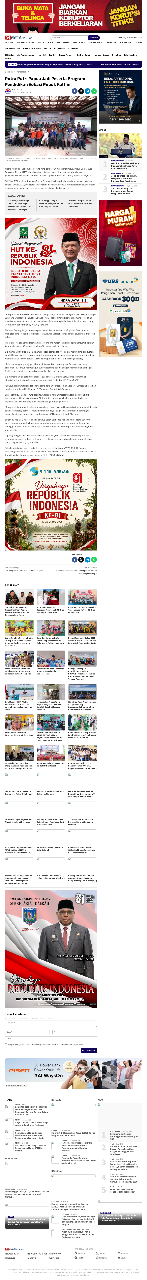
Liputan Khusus (117, 161)
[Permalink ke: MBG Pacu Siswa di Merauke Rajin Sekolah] (51, 837)
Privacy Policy (12, 1254)
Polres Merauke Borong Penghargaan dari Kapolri (122, 1190)
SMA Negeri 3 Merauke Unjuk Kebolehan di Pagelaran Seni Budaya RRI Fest (50, 822)
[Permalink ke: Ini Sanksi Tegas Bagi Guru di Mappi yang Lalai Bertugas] (19, 809)
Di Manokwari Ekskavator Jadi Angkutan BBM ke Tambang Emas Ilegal (76, 570)
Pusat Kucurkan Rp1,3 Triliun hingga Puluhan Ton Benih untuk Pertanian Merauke (77, 1234)
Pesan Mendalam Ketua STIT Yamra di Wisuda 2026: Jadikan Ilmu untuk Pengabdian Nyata (82, 640)
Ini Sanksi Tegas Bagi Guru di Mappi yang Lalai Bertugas (18, 820)
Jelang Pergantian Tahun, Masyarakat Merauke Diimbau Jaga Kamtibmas (124, 178)
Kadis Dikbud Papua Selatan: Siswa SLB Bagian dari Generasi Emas (50, 671)
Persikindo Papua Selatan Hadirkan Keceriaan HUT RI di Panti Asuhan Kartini (78, 1160)
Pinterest (124, 1253)
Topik (10, 1217)
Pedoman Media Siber (37, 1254)
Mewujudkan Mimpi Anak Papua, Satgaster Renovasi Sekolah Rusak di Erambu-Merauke (49, 706)
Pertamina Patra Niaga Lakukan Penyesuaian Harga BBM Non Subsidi (30, 1148)
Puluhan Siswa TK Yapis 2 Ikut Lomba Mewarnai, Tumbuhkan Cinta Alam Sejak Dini (82, 735)
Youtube (124, 1258)
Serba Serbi (11, 1158)
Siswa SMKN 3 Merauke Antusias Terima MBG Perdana (19, 733)
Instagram (103, 1258)
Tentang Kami (55, 1254)
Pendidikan (105, 1213)
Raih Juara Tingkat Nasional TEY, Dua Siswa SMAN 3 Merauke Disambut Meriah (18, 850)
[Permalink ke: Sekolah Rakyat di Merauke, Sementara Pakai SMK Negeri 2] (19, 781)
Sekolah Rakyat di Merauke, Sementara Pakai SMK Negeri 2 (18, 794)
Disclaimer (10, 1258)
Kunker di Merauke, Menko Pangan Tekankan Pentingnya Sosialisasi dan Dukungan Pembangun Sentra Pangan (78, 1220)
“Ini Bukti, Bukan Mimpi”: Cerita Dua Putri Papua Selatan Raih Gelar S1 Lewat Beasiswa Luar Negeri (18, 611)
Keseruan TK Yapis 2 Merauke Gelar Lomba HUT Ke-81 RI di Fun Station (80, 203)
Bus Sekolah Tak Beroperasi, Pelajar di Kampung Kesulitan (51, 876)
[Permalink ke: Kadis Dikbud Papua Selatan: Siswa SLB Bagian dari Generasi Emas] (51, 659)
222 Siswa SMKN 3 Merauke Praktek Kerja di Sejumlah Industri (80, 822)
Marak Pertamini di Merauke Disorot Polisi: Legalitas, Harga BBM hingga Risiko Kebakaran (123, 1150)
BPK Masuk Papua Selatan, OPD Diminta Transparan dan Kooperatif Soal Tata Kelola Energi (83, 64)
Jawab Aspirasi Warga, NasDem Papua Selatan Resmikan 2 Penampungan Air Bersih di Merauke (76, 1147)
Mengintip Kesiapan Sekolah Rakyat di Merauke (50, 792)
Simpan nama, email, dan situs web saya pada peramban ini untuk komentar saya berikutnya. (47, 1044)
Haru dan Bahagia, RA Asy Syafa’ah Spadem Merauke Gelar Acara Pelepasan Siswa (50, 640)
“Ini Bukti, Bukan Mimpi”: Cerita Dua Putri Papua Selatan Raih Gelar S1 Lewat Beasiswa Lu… (118, 1218)
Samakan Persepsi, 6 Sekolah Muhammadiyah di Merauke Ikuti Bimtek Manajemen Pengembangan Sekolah (18, 879)
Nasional (56, 1170)
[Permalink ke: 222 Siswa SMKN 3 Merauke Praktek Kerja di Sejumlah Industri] (82, 809)
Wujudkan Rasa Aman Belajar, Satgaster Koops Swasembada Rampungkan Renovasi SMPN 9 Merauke (82, 706)
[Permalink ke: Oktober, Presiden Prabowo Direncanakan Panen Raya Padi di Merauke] (120, 145)
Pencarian (94, 37)
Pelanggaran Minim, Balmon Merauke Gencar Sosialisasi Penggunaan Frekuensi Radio (29, 1135)
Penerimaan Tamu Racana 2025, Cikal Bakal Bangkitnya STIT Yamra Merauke (81, 850)
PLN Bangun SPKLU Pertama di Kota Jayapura (24, 569)
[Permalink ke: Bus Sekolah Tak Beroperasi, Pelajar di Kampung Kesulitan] (51, 865)
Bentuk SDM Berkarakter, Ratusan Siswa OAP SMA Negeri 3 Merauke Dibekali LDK (82, 766)
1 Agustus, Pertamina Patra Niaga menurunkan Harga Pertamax (31, 1123)
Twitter (102, 1253)
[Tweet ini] (81, 91)
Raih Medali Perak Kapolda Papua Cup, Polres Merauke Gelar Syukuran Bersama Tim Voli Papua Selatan (124, 1165)
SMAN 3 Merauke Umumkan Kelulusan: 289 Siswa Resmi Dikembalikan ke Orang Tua (18, 671)
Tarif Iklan (54, 1258)
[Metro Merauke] (18, 37)
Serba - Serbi (10, 1189)
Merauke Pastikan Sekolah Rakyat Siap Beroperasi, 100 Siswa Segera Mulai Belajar (81, 794)
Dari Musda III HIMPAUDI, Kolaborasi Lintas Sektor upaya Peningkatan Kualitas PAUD (18, 706)
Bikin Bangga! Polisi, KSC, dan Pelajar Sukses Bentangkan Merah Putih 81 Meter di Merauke (27, 1194)
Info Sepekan (66, 1229)
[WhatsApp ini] (94, 91)
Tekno (17, 1104)
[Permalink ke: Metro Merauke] (8, 91)
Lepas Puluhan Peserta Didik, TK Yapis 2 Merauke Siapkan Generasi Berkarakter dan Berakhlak (19, 642)
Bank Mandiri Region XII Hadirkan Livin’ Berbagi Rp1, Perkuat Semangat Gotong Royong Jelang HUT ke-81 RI (31, 1111)
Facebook (82, 1253)
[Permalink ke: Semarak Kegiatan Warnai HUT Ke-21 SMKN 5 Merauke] (51, 753)
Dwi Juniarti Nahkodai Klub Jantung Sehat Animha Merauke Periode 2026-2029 (123, 1179)
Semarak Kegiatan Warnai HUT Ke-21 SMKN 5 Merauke (51, 764)
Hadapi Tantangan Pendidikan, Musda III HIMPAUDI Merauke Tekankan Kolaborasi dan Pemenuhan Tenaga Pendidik (81, 673)
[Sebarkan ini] (75, 91)
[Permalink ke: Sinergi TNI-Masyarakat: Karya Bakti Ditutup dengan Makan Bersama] (73, 1115)
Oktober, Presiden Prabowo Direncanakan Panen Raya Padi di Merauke (125, 166)
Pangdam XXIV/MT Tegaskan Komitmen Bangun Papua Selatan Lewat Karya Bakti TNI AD (27, 1222)
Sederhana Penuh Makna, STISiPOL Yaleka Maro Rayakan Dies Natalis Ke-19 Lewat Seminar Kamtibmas (49, 736)
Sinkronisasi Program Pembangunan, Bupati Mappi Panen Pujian (122, 191)
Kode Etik (31, 1258)
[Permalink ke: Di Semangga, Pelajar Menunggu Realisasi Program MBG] (120, 1115)
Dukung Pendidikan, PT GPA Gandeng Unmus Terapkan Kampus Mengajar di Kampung (82, 878)
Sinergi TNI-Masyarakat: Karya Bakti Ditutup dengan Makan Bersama (73, 1134)
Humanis (56, 1099)
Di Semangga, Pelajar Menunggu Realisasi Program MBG (124, 1136)
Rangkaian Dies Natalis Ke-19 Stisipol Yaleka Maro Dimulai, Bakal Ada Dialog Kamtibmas (18, 766)
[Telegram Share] (87, 91)
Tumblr (80, 1258)
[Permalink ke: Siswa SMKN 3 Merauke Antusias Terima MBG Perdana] (19, 722)
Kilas (101, 1099)
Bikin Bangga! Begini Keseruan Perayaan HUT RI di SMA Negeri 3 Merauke (51, 203)
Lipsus (102, 129)
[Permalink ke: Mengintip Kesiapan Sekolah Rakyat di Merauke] (51, 781)
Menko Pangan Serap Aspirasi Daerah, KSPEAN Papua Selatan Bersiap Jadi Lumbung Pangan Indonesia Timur (70, 1207)
